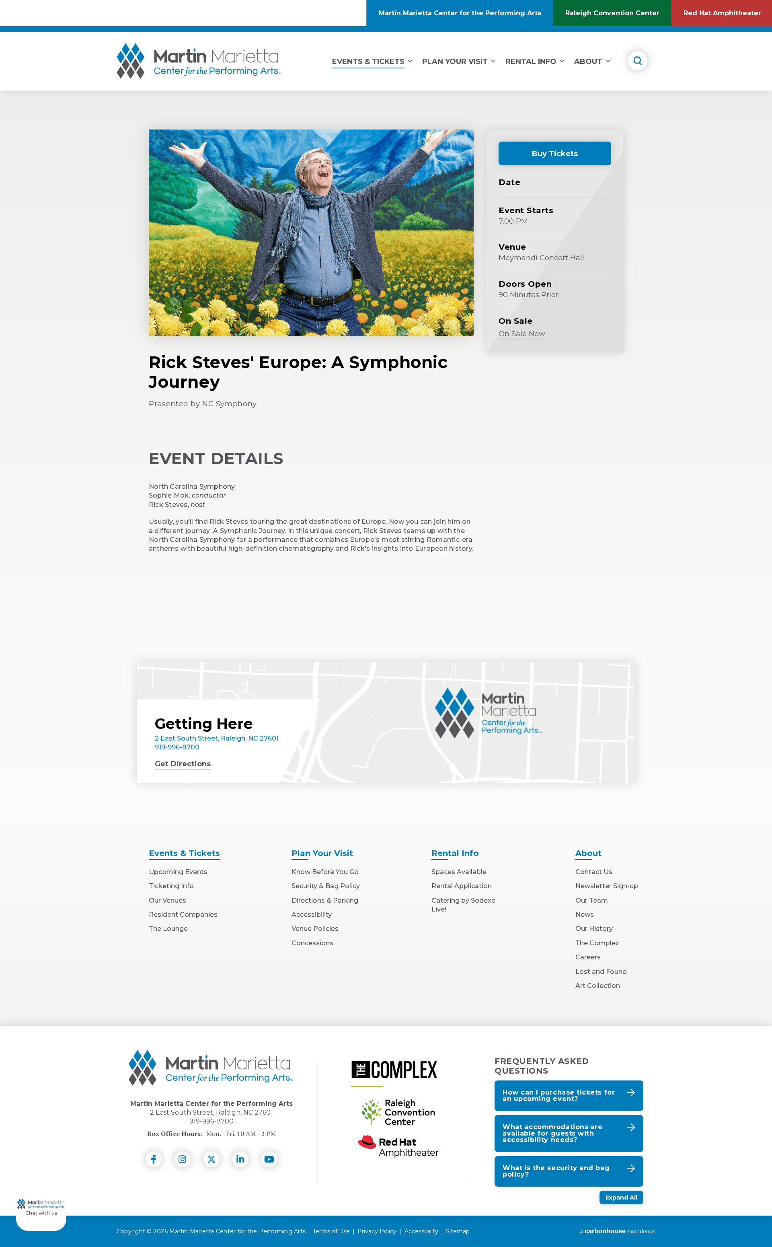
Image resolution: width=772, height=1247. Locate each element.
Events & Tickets (368, 61)
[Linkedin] (240, 1159)
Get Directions (183, 763)
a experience (617, 1231)
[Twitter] (211, 1159)
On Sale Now (522, 335)
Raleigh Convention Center (618, 17)
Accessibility (421, 1231)
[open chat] (41, 1206)
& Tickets (184, 853)
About (588, 61)
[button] (569, 1095)
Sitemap (458, 1231)
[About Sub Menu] (608, 60)
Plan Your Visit (455, 61)
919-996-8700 (177, 747)
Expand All (621, 1197)
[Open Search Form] (637, 60)
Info (455, 853)
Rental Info (530, 61)
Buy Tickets (545, 157)
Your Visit (322, 853)
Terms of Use (331, 1231)
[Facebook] (154, 1159)
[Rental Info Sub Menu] (562, 60)
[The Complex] (394, 1070)
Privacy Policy (376, 1231)
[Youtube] (269, 1159)
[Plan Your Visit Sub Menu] (493, 60)
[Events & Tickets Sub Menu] (410, 60)
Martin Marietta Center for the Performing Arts (199, 61)
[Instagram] (183, 1159)
